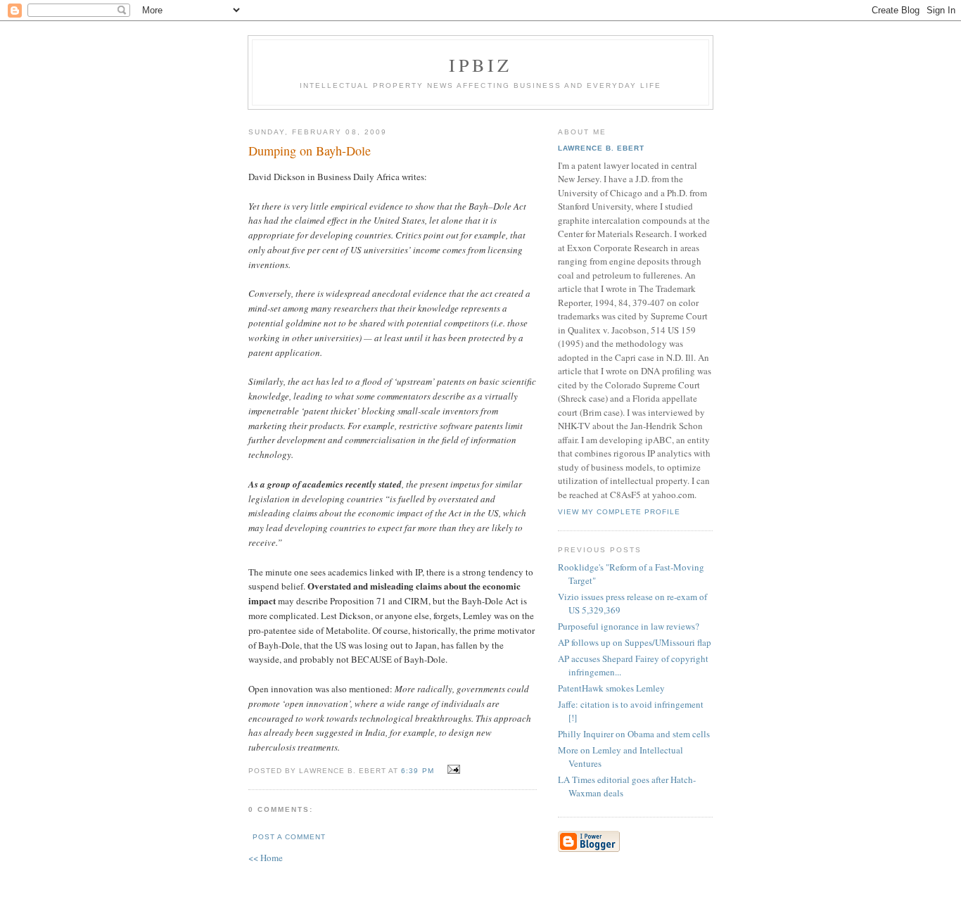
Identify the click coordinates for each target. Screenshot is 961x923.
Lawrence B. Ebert (601, 148)
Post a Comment (289, 837)
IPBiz (481, 65)
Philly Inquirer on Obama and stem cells (634, 733)
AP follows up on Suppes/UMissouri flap (634, 642)
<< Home (265, 857)
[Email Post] (452, 769)
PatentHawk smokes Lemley (611, 688)
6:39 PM (417, 771)
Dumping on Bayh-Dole (309, 150)
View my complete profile (619, 512)
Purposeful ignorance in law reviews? (628, 626)
